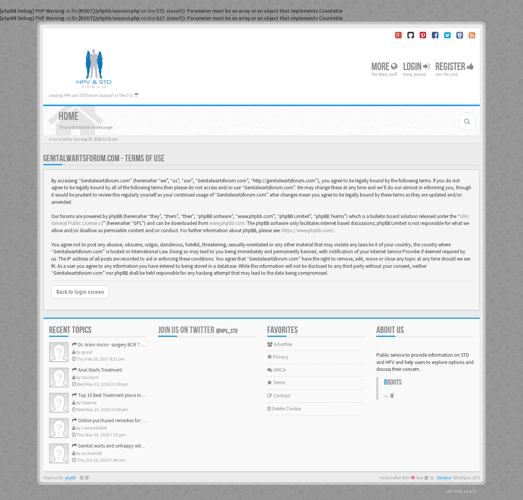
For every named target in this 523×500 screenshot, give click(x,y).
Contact (281, 395)
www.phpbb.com (227, 223)
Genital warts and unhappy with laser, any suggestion (132, 446)
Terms (278, 382)
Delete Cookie (286, 408)
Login (413, 67)
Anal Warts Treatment (99, 370)
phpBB (70, 477)
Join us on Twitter (198, 330)
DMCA (279, 370)
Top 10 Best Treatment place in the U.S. (117, 395)
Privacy (280, 357)
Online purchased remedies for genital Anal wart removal (136, 420)
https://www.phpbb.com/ (308, 230)
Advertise (282, 344)
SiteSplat (444, 477)
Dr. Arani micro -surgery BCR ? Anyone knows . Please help (137, 344)
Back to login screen (80, 292)
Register (451, 67)
